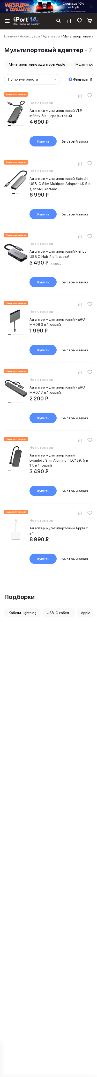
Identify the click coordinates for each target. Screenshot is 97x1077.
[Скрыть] (91, 6)
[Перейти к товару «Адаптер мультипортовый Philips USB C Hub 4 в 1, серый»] (15, 253)
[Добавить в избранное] (90, 95)
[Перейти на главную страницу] (26, 21)
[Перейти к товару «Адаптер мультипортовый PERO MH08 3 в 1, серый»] (15, 321)
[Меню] (7, 21)
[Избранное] (79, 21)
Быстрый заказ (75, 141)
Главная (10, 36)
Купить (43, 141)
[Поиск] (58, 21)
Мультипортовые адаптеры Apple (37, 64)
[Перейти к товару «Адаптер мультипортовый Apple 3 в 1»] (15, 530)
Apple (85, 613)
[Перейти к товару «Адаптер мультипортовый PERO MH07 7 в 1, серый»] (15, 389)
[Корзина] (90, 21)
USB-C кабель (59, 613)
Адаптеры (51, 36)
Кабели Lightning (22, 613)
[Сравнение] (69, 21)
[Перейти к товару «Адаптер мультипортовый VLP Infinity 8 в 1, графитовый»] (15, 112)
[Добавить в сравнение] (80, 95)
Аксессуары (30, 36)
